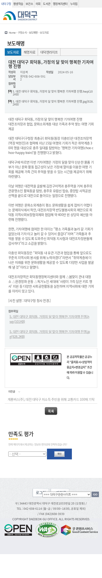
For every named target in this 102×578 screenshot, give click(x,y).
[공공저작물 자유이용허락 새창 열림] (19, 529)
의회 (38, 4)
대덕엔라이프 (49, 52)
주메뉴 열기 (96, 16)
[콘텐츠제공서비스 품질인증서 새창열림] (79, 529)
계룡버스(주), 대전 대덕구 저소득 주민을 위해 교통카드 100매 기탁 (51, 399)
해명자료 (29, 52)
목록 (51, 411)
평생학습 (18, 4)
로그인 (41, 492)
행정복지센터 (60, 4)
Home (12, 32)
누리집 (74, 4)
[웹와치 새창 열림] (47, 529)
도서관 (46, 4)
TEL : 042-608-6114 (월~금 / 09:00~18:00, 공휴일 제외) (51, 508)
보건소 (29, 4)
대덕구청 (6, 4)
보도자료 (13, 52)
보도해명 (33, 32)
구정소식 (22, 32)
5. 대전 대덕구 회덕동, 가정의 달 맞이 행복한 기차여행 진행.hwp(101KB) (53, 93)
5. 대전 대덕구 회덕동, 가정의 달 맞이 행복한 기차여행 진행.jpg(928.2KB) (53, 103)
